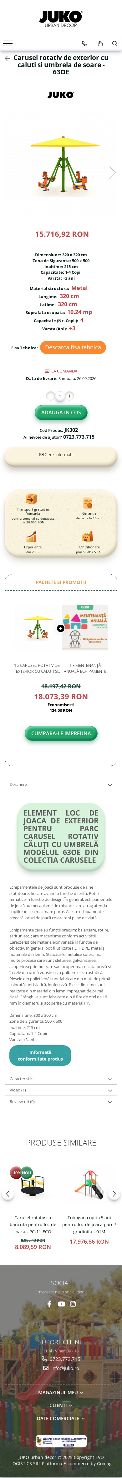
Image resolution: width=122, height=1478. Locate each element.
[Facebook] (49, 1303)
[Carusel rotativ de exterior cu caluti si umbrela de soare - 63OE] (61, 166)
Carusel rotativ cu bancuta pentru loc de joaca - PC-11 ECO (33, 1225)
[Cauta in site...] (115, 43)
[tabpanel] (61, 166)
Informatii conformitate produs (40, 1055)
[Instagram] (73, 1303)
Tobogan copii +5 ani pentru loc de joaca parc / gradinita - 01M (89, 1225)
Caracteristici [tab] (21, 1078)
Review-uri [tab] (22, 1101)
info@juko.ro (64, 1368)
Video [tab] (18, 1090)
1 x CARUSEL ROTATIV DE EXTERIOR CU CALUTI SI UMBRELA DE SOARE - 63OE (37, 668)
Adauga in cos (61, 412)
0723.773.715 (64, 1359)
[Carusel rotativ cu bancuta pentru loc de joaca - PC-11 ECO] (33, 1184)
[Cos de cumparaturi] (100, 43)
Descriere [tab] (18, 784)
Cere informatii (58, 454)
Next (112, 172)
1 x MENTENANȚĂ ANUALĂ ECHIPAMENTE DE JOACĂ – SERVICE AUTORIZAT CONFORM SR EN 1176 (85, 668)
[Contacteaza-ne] (85, 43)
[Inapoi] (4, 58)
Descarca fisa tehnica (73, 347)
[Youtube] (61, 1303)
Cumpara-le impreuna (61, 733)
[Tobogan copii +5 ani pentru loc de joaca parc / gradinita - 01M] (89, 1184)
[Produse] (8, 45)
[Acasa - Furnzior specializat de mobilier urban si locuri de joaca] (61, 19)
